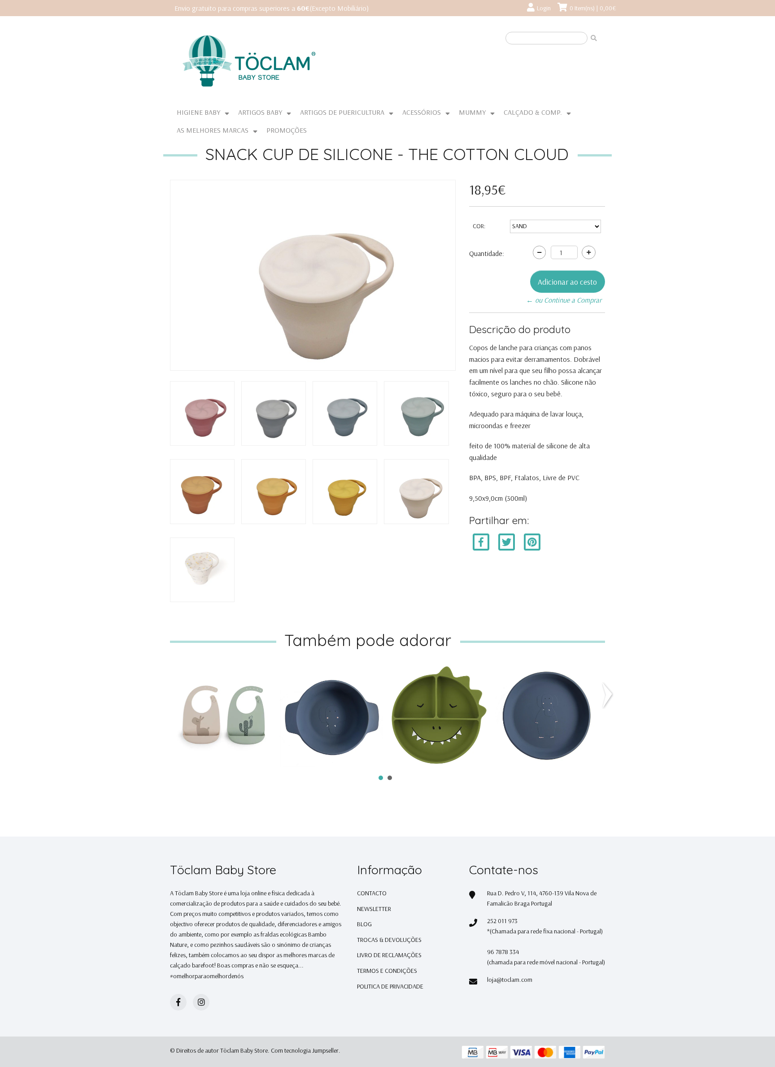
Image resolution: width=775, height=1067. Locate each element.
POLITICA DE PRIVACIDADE (390, 986)
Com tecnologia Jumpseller (305, 1050)
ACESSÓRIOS (421, 112)
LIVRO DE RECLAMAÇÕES (389, 955)
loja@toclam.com (509, 980)
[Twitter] (507, 541)
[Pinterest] (532, 541)
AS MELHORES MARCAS (212, 130)
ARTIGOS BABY (260, 112)
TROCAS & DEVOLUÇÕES (389, 940)
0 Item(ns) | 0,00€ (593, 8)
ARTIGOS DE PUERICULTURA (342, 112)
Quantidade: (486, 253)
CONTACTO (372, 893)
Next (609, 695)
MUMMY (472, 112)
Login (544, 8)
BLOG (364, 924)
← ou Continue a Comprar (563, 299)
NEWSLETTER (374, 909)
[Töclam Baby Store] (282, 61)
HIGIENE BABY (198, 112)
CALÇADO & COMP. (533, 112)
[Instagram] (201, 1002)
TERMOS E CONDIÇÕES (387, 971)
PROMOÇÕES (286, 130)
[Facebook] (481, 541)
